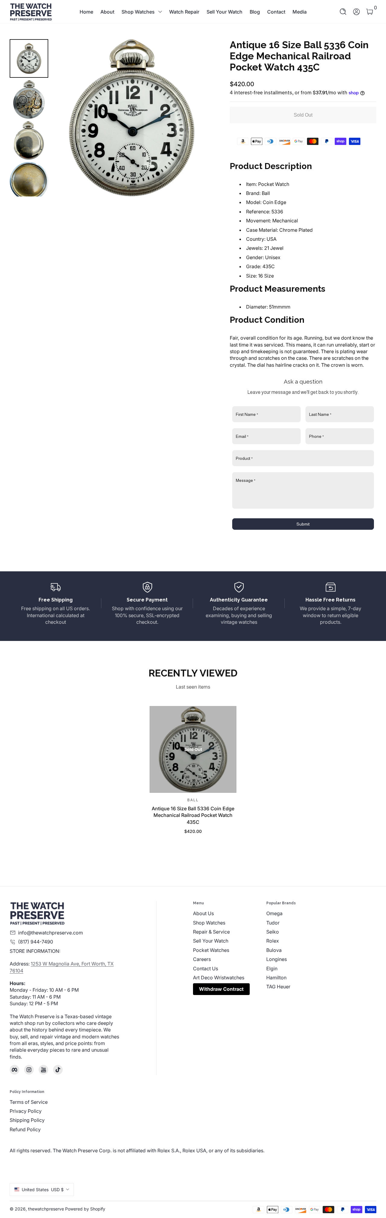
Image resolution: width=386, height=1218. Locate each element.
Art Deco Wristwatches (218, 978)
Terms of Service (29, 1102)
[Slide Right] (198, 118)
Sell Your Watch (224, 12)
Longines (276, 959)
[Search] (343, 11)
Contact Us (205, 968)
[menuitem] (229, 913)
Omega (274, 913)
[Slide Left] (65, 118)
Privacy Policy (26, 1111)
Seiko (272, 932)
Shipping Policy (27, 1120)
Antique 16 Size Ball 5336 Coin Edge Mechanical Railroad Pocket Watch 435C (193, 815)
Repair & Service (211, 932)
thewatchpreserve (46, 1208)
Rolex (272, 941)
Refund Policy (25, 1129)
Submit (303, 524)
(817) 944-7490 (35, 942)
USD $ (43, 1189)
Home (86, 12)
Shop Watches (138, 12)
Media (300, 12)
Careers (202, 959)
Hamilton (276, 978)
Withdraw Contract (221, 989)
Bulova (274, 950)
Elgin (271, 968)
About (107, 12)
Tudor (273, 923)
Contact (276, 12)
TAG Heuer (278, 987)
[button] (343, 11)
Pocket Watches (211, 950)
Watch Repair (184, 12)
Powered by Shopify (85, 1208)
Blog (255, 12)
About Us (203, 913)
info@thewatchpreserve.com (50, 933)
